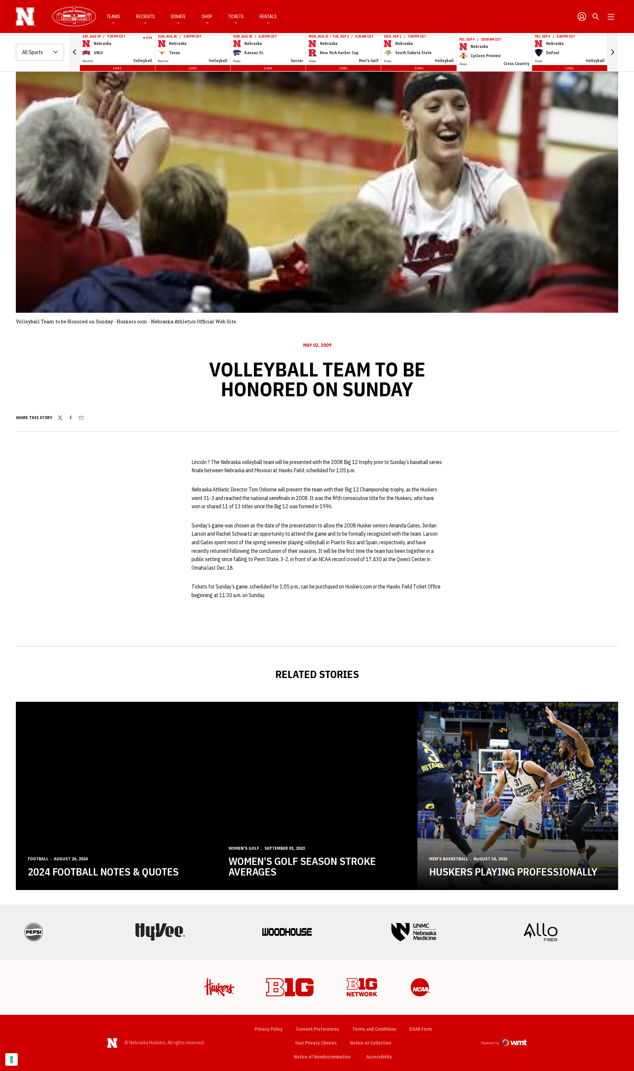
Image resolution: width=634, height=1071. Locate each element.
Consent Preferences (317, 1029)
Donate (178, 16)
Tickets (236, 16)
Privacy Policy (269, 1029)
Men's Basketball (448, 859)
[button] (74, 52)
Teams (113, 16)
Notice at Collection (370, 1043)
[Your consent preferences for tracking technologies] (11, 1059)
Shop (207, 16)
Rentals (268, 16)
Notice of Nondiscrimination (322, 1057)
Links (117, 67)
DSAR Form (420, 1029)
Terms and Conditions (374, 1029)
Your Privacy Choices (316, 1043)
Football (38, 859)
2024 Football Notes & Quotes (103, 871)
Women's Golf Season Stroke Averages (302, 866)
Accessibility (379, 1056)
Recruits (145, 16)
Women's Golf (244, 848)
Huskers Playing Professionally (513, 871)
